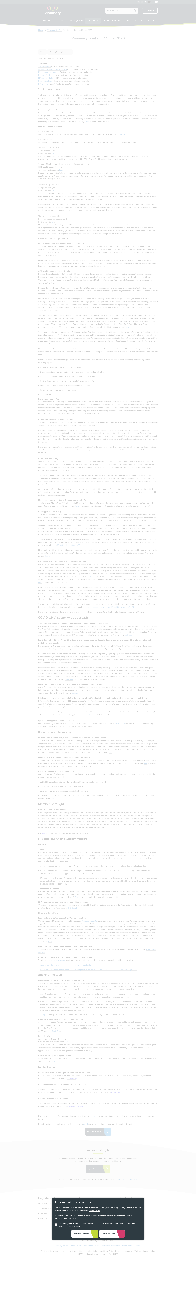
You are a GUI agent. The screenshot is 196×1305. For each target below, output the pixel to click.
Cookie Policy (94, 1211)
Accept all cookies (81, 1233)
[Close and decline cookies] (139, 1201)
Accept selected (108, 1233)
